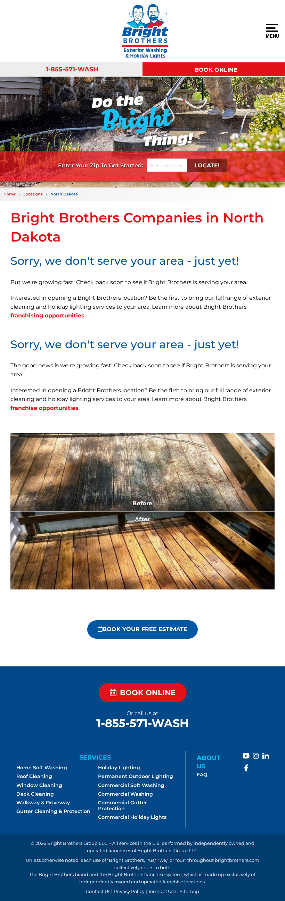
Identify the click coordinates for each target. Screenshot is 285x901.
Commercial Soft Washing (131, 785)
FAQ (202, 774)
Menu (272, 35)
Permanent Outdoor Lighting (135, 776)
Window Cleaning (39, 785)
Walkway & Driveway (43, 802)
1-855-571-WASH (72, 69)
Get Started (125, 165)
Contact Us (98, 891)
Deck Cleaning (35, 794)
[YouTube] (246, 756)
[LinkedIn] (265, 756)
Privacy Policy (129, 891)
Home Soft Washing (41, 767)
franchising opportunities (47, 315)
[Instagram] (256, 756)
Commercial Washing (125, 794)
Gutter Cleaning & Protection (53, 811)
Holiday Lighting (119, 767)
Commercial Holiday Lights (132, 817)
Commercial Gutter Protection (122, 805)
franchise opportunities (44, 408)
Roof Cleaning (34, 776)
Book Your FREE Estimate (145, 629)
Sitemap (189, 891)
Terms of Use (162, 891)
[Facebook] (246, 768)
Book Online (216, 69)
